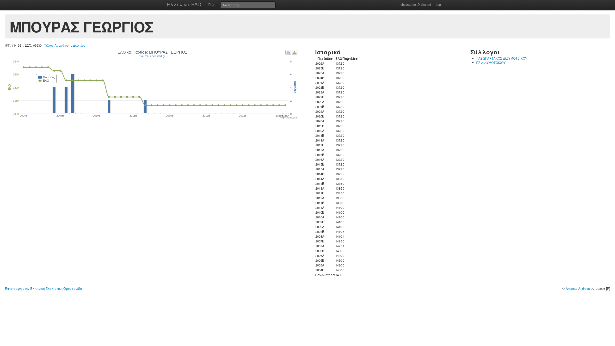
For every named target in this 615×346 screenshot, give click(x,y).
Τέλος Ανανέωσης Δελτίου (64, 45)
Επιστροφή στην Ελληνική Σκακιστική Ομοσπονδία (43, 288)
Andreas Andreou (578, 288)
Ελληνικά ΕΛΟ (184, 4)
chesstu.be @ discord (415, 4)
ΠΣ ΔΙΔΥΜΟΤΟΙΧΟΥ (491, 62)
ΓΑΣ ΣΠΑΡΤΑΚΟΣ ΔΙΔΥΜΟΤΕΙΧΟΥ (501, 58)
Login (439, 4)
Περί (212, 4)
